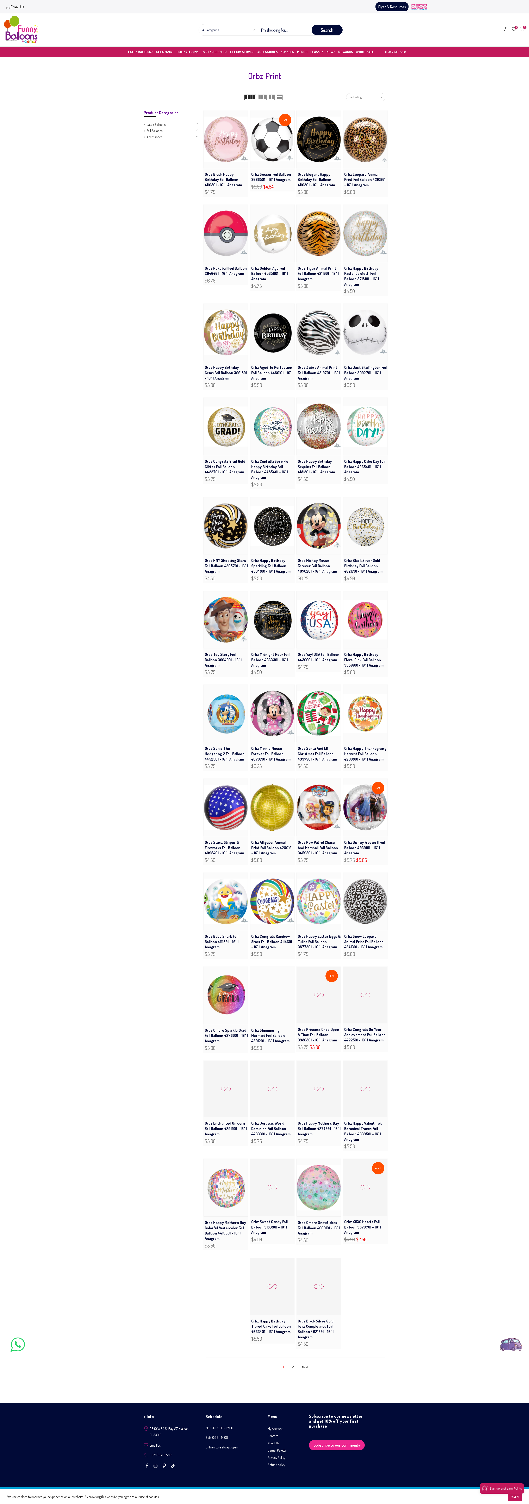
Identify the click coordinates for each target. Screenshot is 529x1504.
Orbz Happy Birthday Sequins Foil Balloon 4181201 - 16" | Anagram (316, 466)
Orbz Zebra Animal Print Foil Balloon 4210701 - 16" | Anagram (319, 372)
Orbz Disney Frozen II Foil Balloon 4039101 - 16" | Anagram (364, 847)
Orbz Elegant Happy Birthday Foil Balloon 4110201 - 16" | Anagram (316, 179)
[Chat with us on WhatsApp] (18, 1345)
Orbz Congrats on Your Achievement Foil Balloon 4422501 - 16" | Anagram (365, 1035)
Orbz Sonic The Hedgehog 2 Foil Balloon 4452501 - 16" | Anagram (224, 753)
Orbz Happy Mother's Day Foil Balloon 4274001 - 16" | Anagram (319, 1129)
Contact (273, 1436)
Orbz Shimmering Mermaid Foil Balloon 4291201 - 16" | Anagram (270, 1035)
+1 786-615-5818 (395, 52)
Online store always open (222, 1448)
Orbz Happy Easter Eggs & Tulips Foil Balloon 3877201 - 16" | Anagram (319, 941)
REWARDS (345, 52)
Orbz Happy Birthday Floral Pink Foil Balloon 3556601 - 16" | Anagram (364, 659)
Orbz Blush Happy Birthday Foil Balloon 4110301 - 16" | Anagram (223, 179)
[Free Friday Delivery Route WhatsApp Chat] (511, 1341)
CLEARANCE (165, 52)
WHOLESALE (365, 52)
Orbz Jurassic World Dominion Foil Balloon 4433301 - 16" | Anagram (271, 1129)
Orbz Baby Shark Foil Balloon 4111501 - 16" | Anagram (221, 941)
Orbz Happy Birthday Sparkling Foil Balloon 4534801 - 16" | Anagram (271, 565)
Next (305, 1368)
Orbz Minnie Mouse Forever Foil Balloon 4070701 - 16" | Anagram (271, 753)
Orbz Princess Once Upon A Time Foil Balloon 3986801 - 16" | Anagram (318, 1035)
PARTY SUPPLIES (214, 52)
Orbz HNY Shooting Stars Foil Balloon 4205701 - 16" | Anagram (226, 565)
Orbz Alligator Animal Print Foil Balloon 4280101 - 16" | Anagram (272, 847)
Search (327, 30)
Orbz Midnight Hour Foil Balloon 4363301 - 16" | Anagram (270, 659)
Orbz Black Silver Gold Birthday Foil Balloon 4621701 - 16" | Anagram (363, 565)
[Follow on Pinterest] (165, 1466)
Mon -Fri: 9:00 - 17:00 (219, 1429)
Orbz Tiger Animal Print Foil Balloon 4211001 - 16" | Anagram (318, 273)
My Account (275, 1429)
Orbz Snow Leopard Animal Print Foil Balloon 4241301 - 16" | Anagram (364, 941)
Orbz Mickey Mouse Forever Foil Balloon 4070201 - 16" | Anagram (317, 565)
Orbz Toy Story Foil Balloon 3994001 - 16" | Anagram (223, 659)
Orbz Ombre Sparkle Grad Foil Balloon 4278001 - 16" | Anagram (226, 1035)
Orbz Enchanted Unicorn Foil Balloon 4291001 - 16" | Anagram (226, 1129)
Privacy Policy (276, 1458)
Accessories (154, 137)
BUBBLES (287, 52)
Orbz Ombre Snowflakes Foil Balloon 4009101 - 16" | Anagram (319, 1228)
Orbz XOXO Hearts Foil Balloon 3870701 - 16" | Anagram (362, 1227)
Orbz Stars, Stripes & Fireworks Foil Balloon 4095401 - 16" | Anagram (224, 847)
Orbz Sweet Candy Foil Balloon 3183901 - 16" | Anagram (269, 1228)
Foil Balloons (155, 130)
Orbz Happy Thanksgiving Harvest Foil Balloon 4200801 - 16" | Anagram (365, 753)
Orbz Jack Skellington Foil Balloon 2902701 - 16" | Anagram (365, 372)
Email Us (17, 6)
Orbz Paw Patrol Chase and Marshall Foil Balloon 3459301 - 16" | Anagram (318, 847)
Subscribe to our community (337, 1445)
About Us (273, 1444)
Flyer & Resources (392, 6)
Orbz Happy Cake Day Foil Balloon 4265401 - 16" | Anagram (364, 466)
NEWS (330, 52)
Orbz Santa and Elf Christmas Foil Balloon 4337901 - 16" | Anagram (317, 753)
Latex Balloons (156, 124)
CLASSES (317, 52)
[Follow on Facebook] (147, 1466)
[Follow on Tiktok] (173, 1466)
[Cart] (522, 30)
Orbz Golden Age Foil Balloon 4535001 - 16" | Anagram (269, 273)
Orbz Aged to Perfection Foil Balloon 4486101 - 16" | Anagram (272, 372)
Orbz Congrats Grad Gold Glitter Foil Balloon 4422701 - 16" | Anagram (225, 466)
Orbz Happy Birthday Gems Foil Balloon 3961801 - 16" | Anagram (226, 372)
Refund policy (276, 1465)
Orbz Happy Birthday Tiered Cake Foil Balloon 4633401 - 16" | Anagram (271, 1327)
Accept (515, 1496)
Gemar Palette (277, 1451)
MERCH (302, 52)
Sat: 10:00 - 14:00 (217, 1438)
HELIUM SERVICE (242, 52)
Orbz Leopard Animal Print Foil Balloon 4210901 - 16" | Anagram (365, 179)
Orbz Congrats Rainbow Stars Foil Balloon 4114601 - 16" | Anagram (271, 941)
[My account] (506, 30)
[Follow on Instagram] (156, 1466)
